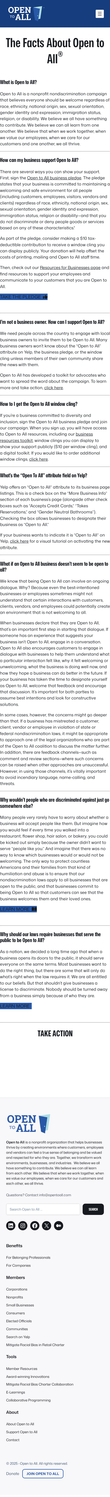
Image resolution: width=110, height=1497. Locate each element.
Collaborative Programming (28, 1400)
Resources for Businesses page (70, 267)
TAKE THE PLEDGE (21, 297)
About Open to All (20, 1423)
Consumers (15, 1312)
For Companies (18, 1265)
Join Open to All (43, 1473)
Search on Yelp (18, 1336)
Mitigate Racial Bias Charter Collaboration (39, 1384)
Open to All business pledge (54, 178)
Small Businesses (20, 1305)
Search (93, 1209)
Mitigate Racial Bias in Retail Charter (35, 1344)
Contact (12, 1439)
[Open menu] (100, 14)
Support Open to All (21, 1431)
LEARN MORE (16, 909)
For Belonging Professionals (28, 1257)
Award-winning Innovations (27, 1376)
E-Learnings (15, 1392)
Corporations (16, 1289)
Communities (17, 1328)
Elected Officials (19, 1320)
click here (53, 387)
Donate (12, 1473)
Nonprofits (14, 1297)
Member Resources (21, 1368)
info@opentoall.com (55, 1194)
